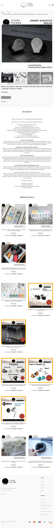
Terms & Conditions (46, 511)
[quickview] (13, 226)
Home (2, 12)
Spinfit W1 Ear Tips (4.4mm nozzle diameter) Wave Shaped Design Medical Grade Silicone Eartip (13, 301)
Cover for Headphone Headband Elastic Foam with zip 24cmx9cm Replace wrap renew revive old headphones (13, 268)
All (8, 12)
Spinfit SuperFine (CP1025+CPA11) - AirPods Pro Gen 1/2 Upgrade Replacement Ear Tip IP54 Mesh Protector (40, 230)
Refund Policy (44, 508)
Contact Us (43, 502)
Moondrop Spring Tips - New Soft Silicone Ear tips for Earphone (13, 462)
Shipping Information (46, 505)
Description (27, 112)
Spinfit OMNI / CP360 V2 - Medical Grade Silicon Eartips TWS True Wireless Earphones (13, 230)
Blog (42, 490)
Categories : (3, 101)
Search (42, 499)
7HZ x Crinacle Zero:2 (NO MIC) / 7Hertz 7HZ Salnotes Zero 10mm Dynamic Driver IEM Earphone (40, 385)
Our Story (43, 485)
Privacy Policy (44, 514)
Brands (42, 488)
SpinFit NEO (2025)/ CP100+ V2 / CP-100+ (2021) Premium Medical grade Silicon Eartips (13, 347)
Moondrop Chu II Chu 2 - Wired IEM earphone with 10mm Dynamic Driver (40, 310)
